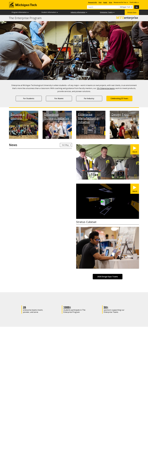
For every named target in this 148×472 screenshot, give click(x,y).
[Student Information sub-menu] (57, 12)
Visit (100, 2)
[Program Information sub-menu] (28, 12)
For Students (28, 98)
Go (137, 7)
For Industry (89, 98)
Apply (105, 2)
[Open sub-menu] (127, 2)
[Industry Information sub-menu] (87, 12)
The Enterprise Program (25, 18)
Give (110, 2)
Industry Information (78, 12)
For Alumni (58, 98)
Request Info (92, 2)
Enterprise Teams (106, 12)
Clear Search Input (117, 7)
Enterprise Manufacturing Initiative (88, 118)
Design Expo (131, 12)
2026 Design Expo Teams (107, 276)
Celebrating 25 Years (119, 98)
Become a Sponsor (17, 116)
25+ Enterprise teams (106, 88)
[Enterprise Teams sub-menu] (114, 12)
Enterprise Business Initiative (56, 116)
